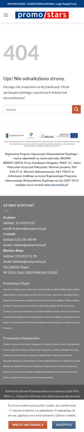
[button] (5, 15)
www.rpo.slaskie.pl (56, 185)
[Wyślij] (76, 109)
